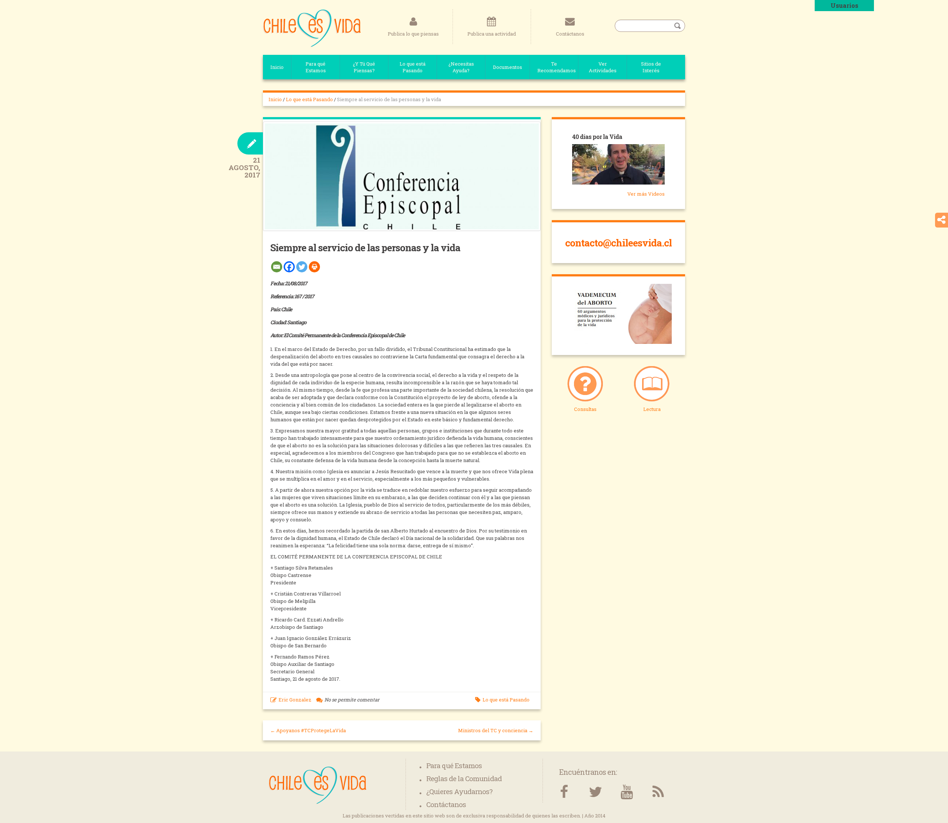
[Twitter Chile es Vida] (595, 792)
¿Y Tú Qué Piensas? (364, 67)
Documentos (507, 67)
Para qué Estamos (316, 67)
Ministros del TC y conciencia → (495, 730)
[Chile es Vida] (312, 27)
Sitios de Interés (651, 67)
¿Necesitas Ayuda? (461, 67)
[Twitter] (301, 266)
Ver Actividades (603, 67)
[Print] (314, 266)
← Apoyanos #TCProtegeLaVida (308, 730)
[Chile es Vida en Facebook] (564, 792)
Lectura (652, 409)
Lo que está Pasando (412, 67)
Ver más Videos (646, 193)
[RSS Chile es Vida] (658, 792)
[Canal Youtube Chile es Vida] (626, 792)
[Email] (276, 266)
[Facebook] (289, 266)
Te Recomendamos (556, 67)
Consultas (585, 409)
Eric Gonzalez (294, 699)
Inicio (277, 67)
